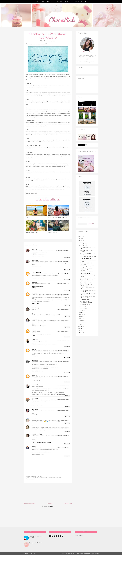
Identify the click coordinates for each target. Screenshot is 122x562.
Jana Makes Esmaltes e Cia (37, 286)
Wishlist (77, 1)
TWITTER (54, 345)
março (81, 320)
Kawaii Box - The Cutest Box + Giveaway (86, 251)
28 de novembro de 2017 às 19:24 (63, 309)
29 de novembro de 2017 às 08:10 (63, 399)
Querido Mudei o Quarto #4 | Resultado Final (86, 285)
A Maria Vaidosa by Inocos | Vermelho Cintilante (86, 280)
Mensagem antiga (68, 503)
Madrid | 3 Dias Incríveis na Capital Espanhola (57, 217)
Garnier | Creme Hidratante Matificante (86, 263)
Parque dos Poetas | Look (86, 258)
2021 (80, 236)
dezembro (82, 243)
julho (81, 312)
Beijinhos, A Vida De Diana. (37, 370)
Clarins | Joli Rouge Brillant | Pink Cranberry (87, 288)
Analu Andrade (35, 260)
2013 (80, 332)
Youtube (33, 335)
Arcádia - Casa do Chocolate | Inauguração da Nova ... (86, 272)
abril (81, 318)
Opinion (48, 1)
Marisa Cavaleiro (35, 398)
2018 (80, 240)
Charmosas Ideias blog (36, 267)
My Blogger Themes (78, 553)
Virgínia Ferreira (35, 319)
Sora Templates (69, 553)
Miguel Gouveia (35, 384)
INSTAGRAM (49, 345)
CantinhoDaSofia (35, 254)
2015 (80, 328)
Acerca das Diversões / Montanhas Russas (87, 260)
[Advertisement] (48, 493)
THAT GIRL (34, 345)
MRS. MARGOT (35, 303)
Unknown (34, 349)
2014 (80, 330)
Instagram (34, 287)
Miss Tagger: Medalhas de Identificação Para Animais (86, 302)
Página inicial (49, 503)
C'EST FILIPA (34, 356)
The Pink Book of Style (36, 442)
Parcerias (59, 1)
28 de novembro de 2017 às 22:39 (63, 350)
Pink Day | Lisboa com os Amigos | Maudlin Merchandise (87, 291)
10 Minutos (28, 217)
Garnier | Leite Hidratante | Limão (87, 278)
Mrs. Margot (34, 293)
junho (81, 314)
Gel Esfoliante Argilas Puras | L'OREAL (86, 269)
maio (81, 316)
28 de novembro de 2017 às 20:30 (63, 331)
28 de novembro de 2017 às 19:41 (63, 320)
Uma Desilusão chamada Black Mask (88, 256)
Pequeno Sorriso (35, 419)
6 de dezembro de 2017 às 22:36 (63, 435)
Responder (67, 257)
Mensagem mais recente (29, 503)
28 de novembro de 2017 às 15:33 (63, 250)
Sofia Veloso (34, 249)
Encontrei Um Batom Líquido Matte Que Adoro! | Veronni (87, 294)
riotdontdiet (34, 446)
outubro (82, 306)
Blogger (52, 506)
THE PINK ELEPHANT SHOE (38, 277)
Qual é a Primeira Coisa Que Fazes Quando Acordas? (87, 297)
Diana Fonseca (35, 360)
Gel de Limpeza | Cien (85, 304)
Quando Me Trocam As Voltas (86, 282)
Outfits (54, 1)
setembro (82, 308)
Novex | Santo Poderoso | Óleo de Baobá (88, 248)
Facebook (41, 254)
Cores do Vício (35, 414)
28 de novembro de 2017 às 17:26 (63, 283)
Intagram (45, 254)
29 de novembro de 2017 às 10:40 (63, 420)
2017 (80, 242)
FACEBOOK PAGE (41, 345)
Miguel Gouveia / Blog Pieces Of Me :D (56, 394)
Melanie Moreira (35, 339)
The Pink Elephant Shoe (36, 272)
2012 (80, 334)
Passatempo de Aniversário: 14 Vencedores (36, 536)
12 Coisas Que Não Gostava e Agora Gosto (48, 35)
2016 (80, 326)
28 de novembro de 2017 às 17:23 (63, 273)
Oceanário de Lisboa (52, 232)
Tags (72, 1)
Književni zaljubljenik (36, 308)
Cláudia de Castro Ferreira (37, 434)
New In (42, 1)
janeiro (82, 324)
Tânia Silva (43, 40)
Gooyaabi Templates (94, 553)
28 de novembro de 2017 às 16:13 (63, 261)
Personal (66, 1)
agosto (82, 310)
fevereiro (82, 322)
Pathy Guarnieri (35, 409)
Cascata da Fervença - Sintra (31, 232)
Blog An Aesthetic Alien (36, 334)
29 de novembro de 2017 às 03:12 (63, 376)
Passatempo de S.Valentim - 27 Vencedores (36, 543)
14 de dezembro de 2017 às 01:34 (63, 447)
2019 (80, 238)
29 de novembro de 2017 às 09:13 (63, 410)
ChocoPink (33, 553)
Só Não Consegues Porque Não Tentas (87, 266)
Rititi (33, 425)
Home (37, 1)
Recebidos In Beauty (84, 299)
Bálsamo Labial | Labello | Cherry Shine (87, 275)
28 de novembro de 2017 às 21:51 (63, 340)
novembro (82, 245)
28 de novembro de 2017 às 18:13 (63, 294)
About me (83, 1)
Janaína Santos (34, 282)
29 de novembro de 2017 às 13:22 (63, 427)
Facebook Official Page (42, 394)
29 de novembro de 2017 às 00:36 (63, 361)
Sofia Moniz (34, 330)
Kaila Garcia (34, 375)
